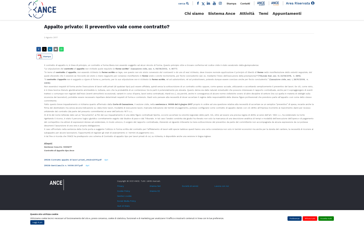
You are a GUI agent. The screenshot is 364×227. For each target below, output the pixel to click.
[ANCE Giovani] (275, 3)
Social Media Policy (126, 201)
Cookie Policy (123, 191)
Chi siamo (194, 13)
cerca (182, 3)
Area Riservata (298, 3)
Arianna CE (155, 191)
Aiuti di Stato (123, 206)
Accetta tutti (326, 218)
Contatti (245, 3)
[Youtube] (214, 3)
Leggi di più (37, 222)
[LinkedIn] (208, 3)
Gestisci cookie (124, 196)
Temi (263, 13)
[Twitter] (203, 3)
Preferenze (294, 218)
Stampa (231, 3)
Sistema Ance (221, 13)
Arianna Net (155, 186)
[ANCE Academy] (261, 3)
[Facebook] (198, 3)
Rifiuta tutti (310, 218)
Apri (106, 160)
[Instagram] (220, 3)
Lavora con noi (221, 186)
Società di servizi (190, 186)
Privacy (120, 186)
